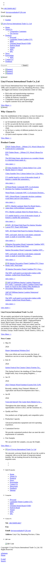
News (7, 53)
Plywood (13, 37)
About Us (8, 29)
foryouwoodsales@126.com (16, 12)
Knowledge (9, 55)
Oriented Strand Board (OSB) (20, 43)
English (8, 20)
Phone (3, 555)
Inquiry (3, 561)
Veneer (12, 47)
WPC (12, 49)
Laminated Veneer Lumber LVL (21, 39)
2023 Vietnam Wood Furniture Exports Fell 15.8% (23, 385)
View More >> (6, 105)
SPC (11, 51)
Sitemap (13, 490)
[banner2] (9, 71)
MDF (12, 41)
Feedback (8, 61)
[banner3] (9, 73)
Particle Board (15, 45)
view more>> (5, 308)
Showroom (14, 486)
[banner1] (9, 69)
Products (8, 35)
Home (7, 27)
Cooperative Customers (18, 31)
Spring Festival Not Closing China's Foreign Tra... (23, 368)
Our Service (14, 33)
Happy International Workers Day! (17, 350)
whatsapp (4, 553)
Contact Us (9, 59)
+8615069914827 (10, 8)
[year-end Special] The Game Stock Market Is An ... (23, 402)
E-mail (3, 559)
